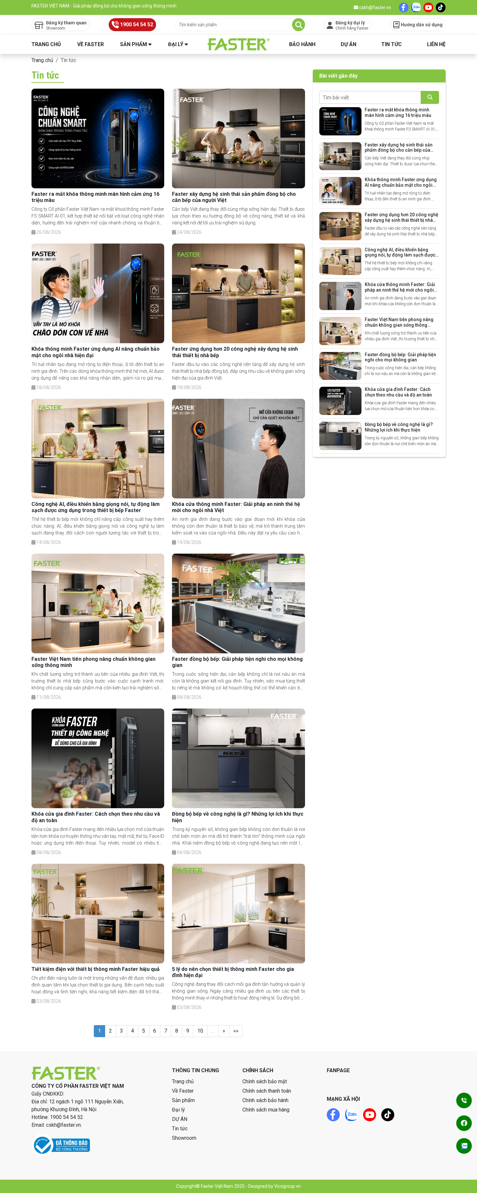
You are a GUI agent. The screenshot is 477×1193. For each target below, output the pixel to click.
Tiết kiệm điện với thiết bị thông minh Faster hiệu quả (95, 969)
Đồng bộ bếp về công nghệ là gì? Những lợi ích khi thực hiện (399, 427)
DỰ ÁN (348, 44)
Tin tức (391, 44)
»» (235, 1031)
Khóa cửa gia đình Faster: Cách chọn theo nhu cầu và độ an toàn (398, 392)
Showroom (184, 1138)
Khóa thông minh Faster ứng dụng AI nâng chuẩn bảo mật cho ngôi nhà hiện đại (401, 185)
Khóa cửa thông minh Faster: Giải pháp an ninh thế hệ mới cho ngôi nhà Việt (400, 290)
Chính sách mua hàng (265, 1110)
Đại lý (175, 44)
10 (200, 1031)
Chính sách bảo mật (264, 1081)
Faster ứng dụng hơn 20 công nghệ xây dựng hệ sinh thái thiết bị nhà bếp (401, 220)
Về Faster (90, 44)
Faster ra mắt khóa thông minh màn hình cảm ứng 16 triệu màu (398, 112)
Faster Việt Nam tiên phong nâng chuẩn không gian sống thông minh (399, 325)
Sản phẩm (133, 44)
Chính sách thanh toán (266, 1091)
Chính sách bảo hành (265, 1100)
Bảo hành (302, 44)
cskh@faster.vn (374, 7)
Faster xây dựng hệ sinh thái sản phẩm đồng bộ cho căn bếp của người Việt (399, 150)
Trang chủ (46, 44)
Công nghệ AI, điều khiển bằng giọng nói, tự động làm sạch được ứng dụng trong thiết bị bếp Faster (95, 507)
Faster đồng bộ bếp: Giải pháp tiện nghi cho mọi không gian (400, 357)
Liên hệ (436, 44)
